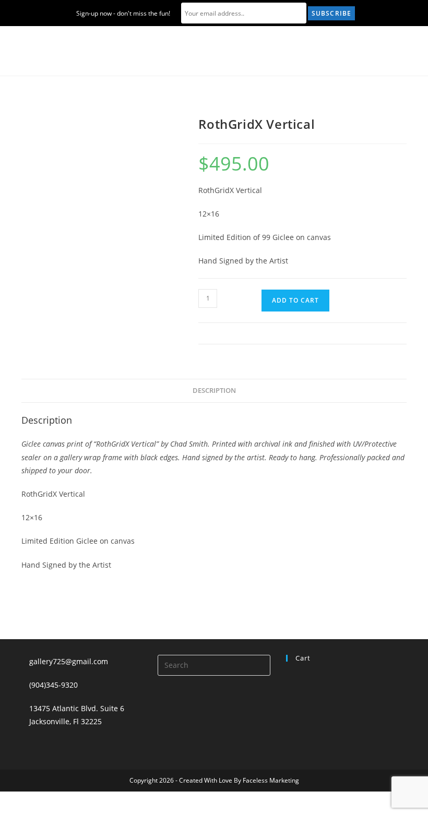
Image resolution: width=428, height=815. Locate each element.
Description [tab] (214, 390)
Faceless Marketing (271, 780)
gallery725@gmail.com (68, 661)
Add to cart (295, 300)
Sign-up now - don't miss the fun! (123, 13)
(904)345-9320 (53, 685)
